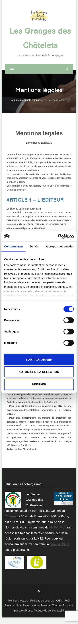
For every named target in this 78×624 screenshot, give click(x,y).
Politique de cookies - (43, 600)
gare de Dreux (59, 544)
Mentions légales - (19, 600)
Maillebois (56, 527)
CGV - (60, 600)
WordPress (25, 610)
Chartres (11, 516)
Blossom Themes (51, 605)
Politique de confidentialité (49, 610)
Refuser (39, 384)
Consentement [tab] (13, 246)
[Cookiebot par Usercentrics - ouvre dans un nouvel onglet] (58, 236)
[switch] (68, 320)
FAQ (67, 600)
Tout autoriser (39, 359)
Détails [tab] (34, 246)
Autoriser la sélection (39, 371)
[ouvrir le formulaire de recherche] (67, 69)
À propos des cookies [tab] (60, 246)
